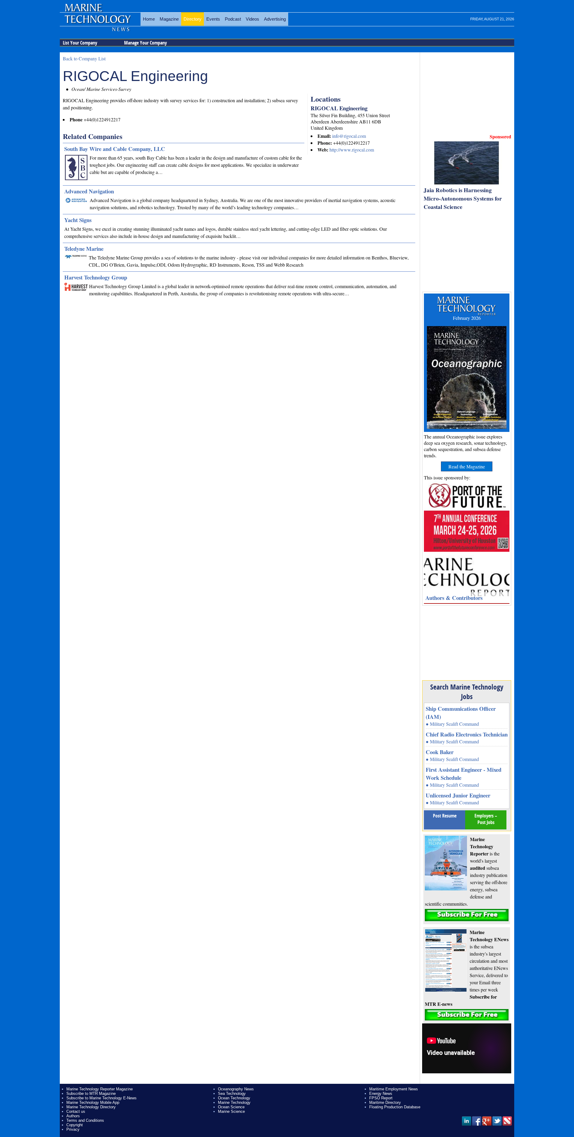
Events (213, 19)
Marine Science (231, 1111)
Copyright (74, 1125)
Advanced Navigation (89, 191)
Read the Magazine (466, 466)
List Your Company (80, 42)
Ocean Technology (234, 1098)
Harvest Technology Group (95, 277)
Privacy (73, 1129)
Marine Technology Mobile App (92, 1102)
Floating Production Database (394, 1107)
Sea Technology (232, 1093)
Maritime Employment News (393, 1089)
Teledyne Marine (83, 248)
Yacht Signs (77, 220)
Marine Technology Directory (91, 1107)
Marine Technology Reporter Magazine (99, 1089)
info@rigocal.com (349, 136)
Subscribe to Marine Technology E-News (101, 1098)
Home (149, 19)
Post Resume (445, 815)
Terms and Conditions (85, 1120)
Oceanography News (236, 1089)
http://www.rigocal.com (351, 149)
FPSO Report (381, 1098)
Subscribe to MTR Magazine (91, 1093)
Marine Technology (234, 1102)
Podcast (233, 19)
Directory (192, 19)
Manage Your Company (145, 42)
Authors (73, 1116)
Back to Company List (84, 58)
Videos (252, 19)
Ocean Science (231, 1107)
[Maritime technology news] (97, 22)
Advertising (275, 19)
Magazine (169, 19)
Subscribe (466, 915)
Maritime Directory (385, 1102)
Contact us (75, 1111)
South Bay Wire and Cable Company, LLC (114, 149)
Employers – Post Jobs (485, 819)
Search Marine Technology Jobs (466, 691)
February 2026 (467, 318)
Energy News (380, 1093)
